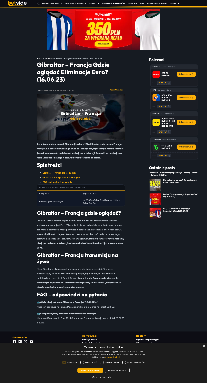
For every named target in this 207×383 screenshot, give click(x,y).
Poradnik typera (136, 4)
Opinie (173, 4)
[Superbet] (156, 74)
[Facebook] (14, 341)
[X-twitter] (26, 341)
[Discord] (20, 341)
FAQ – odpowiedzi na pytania (57, 182)
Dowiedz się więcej (112, 357)
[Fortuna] (156, 122)
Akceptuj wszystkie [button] (90, 370)
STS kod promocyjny (145, 343)
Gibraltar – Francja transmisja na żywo (61, 177)
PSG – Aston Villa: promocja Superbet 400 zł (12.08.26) (176, 209)
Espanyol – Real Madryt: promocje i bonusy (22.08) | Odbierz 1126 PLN (174, 173)
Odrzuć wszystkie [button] (117, 370)
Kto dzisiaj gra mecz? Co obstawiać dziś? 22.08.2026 (180, 181)
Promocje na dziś (89, 339)
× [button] (204, 346)
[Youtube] (31, 341)
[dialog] (103, 363)
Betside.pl (40, 58)
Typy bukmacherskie (74, 4)
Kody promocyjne (50, 4)
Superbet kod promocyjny (147, 339)
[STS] (156, 97)
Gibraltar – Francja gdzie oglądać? (59, 173)
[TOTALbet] (156, 147)
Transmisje (50, 58)
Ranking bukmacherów (92, 343)
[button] (38, 3)
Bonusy (92, 4)
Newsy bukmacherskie (157, 4)
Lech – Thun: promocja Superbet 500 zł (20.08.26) (180, 195)
